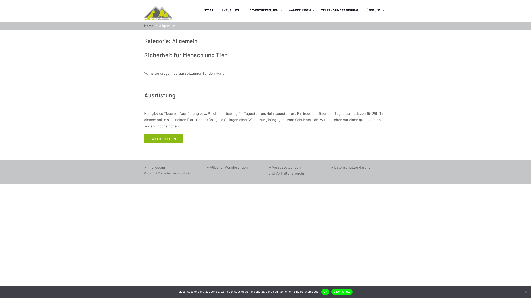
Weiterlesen (163, 139)
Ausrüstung (159, 95)
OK (325, 291)
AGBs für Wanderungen (229, 167)
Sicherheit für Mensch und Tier (185, 55)
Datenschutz (342, 291)
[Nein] (526, 292)
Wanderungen (300, 10)
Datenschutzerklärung (352, 167)
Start (208, 10)
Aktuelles (230, 10)
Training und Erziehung (339, 10)
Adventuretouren (263, 10)
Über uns (373, 10)
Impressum (156, 167)
